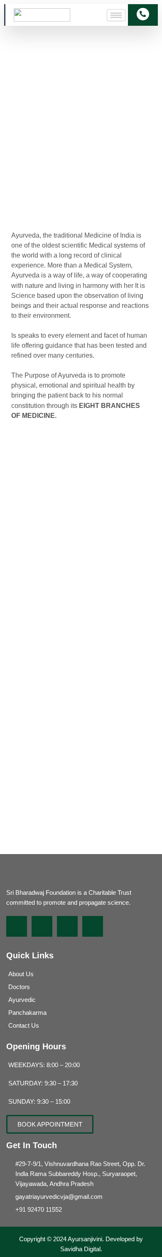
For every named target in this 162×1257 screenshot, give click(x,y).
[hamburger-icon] (116, 15)
